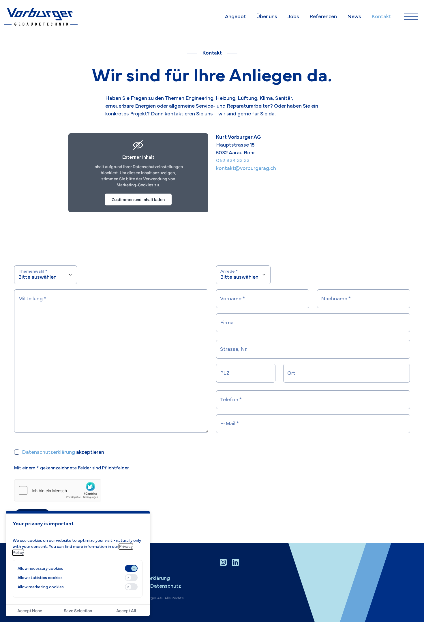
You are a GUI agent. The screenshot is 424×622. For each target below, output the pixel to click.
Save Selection (78, 610)
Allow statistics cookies (40, 577)
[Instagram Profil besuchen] (223, 562)
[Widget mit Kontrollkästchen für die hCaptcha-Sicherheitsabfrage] (57, 490)
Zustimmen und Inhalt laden (138, 199)
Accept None (29, 610)
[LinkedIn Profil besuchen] (235, 562)
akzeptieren (63, 452)
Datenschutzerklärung (48, 452)
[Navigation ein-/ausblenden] (411, 16)
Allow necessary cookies (40, 568)
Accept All (126, 610)
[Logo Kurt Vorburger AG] (41, 17)
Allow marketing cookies (41, 586)
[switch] (131, 568)
